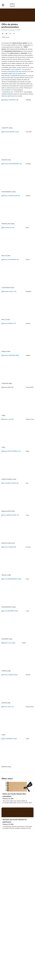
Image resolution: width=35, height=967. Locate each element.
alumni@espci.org (12, 71)
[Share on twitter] (10, 33)
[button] (3, 5)
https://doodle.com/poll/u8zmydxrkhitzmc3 (14, 75)
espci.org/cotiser (16, 69)
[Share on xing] (14, 33)
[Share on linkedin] (6, 33)
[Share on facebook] (2, 33)
